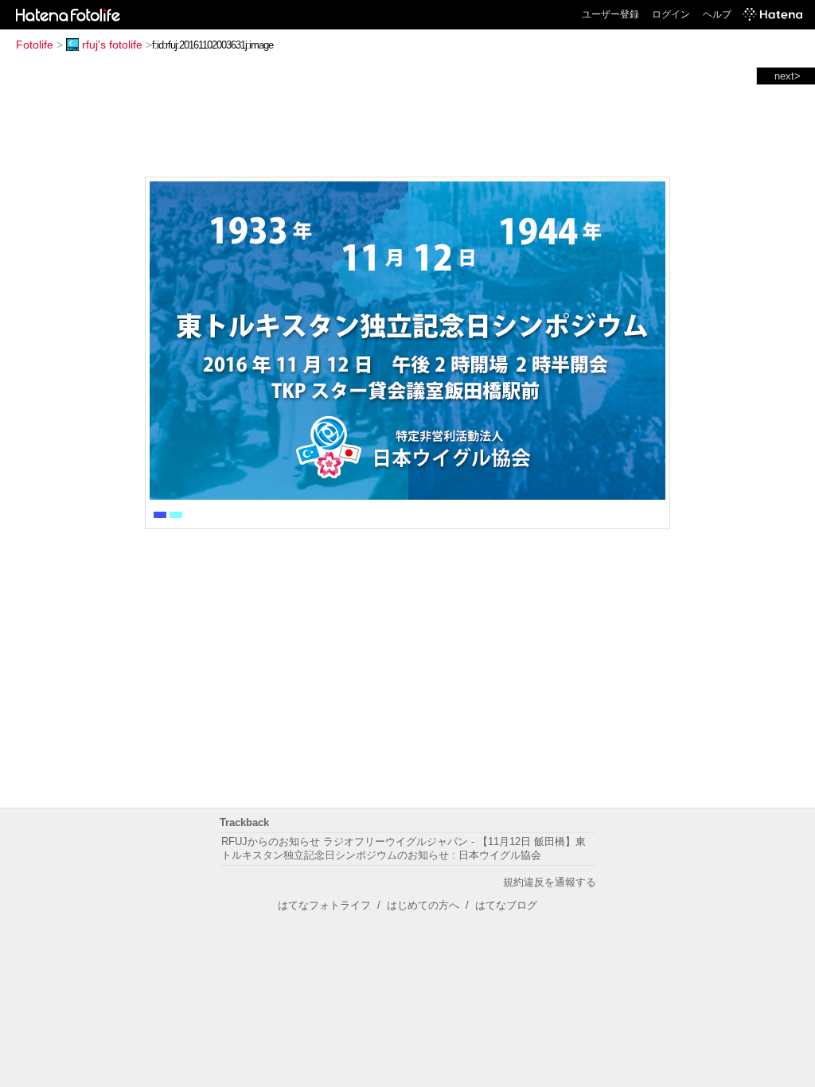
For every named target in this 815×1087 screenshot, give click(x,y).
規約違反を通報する (549, 882)
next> (787, 76)
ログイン (671, 14)
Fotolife (34, 44)
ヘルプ (717, 14)
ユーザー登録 (610, 14)
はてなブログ (506, 905)
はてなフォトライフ (324, 905)
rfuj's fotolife (112, 44)
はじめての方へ (423, 905)
